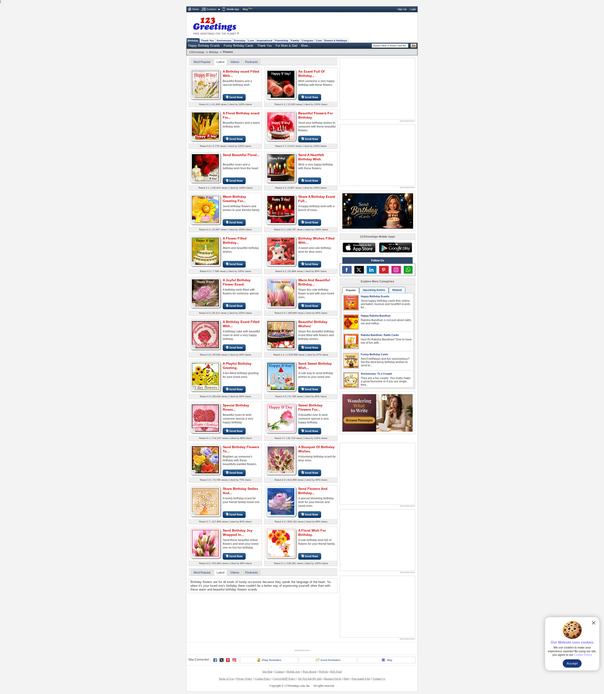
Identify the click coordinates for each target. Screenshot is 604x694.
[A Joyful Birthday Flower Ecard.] (205, 293)
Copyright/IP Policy (284, 678)
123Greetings (197, 52)
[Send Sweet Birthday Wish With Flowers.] (280, 376)
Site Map (267, 671)
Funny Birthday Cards (238, 45)
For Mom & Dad (286, 45)
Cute (319, 40)
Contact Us (379, 678)
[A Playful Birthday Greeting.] (205, 376)
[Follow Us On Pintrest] (384, 269)
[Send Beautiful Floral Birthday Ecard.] (205, 167)
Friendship (281, 40)
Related (397, 290)
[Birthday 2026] (377, 211)
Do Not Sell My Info (310, 678)
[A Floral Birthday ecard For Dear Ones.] (205, 126)
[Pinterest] (228, 660)
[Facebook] (215, 660)
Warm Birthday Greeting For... (234, 199)
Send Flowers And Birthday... (312, 491)
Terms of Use (226, 678)
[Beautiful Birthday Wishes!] (280, 334)
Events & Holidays (335, 40)
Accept (572, 663)
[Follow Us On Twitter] (359, 269)
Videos (234, 62)
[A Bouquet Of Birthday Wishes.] (280, 460)
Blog (245, 9)
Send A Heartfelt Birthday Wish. (311, 157)
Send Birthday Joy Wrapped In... (237, 533)
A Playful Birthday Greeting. (237, 366)
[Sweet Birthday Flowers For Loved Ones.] (280, 418)
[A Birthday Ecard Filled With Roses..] (205, 334)
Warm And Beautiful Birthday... (314, 282)
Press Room (309, 671)
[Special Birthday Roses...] (205, 418)
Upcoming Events (374, 290)
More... (306, 45)
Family (295, 40)
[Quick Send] (194, 96)
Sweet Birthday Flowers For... (310, 407)
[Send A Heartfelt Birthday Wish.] (280, 167)
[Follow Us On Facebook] (347, 269)
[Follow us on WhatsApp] (408, 269)
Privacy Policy (244, 678)
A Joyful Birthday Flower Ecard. (237, 282)
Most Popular (202, 62)
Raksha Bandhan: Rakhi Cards (380, 335)
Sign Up (402, 9)
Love (251, 40)
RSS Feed (336, 671)
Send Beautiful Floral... (241, 155)
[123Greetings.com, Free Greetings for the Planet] (215, 25)
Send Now (236, 97)
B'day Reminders (271, 660)
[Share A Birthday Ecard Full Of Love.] (280, 209)
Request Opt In (332, 678)
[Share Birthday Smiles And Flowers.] (205, 501)
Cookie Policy (263, 678)
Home (195, 9)
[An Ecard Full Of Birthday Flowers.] (280, 84)
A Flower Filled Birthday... (235, 240)
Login (413, 9)
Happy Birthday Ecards (204, 45)
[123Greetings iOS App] (358, 247)
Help (346, 678)
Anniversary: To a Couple (376, 373)
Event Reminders (330, 660)
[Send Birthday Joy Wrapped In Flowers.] (205, 543)
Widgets (323, 671)
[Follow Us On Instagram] (396, 269)
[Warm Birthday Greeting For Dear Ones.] (205, 209)
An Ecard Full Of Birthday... (311, 74)
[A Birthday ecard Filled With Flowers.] (205, 84)
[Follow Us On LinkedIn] (371, 269)
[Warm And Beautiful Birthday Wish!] (280, 293)
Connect (211, 9)
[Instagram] (234, 660)
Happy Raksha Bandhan (376, 315)
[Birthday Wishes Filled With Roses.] (280, 251)
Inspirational (264, 40)
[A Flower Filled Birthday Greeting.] (205, 251)
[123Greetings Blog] (377, 413)
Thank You (207, 40)
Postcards (251, 62)
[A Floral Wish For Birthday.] (280, 543)
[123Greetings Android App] (395, 247)
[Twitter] (221, 660)
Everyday (239, 40)
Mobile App (233, 9)
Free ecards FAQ (361, 678)
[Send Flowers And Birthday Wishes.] (280, 501)
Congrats (307, 40)
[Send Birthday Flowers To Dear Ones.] (205, 460)
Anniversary (224, 40)
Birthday (193, 40)
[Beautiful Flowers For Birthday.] (280, 126)
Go (413, 45)
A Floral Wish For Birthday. (312, 533)
